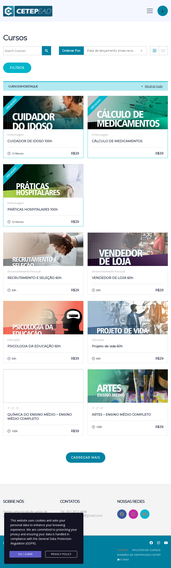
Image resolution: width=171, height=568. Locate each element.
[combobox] (115, 50)
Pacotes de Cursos (146, 550)
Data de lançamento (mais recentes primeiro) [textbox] (116, 51)
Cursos (122, 550)
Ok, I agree (25, 554)
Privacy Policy (61, 554)
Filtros (17, 68)
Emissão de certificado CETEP (139, 554)
